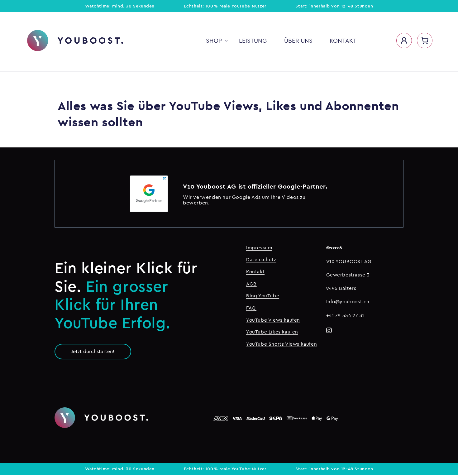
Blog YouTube (262, 296)
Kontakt (255, 272)
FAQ (251, 308)
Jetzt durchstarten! (92, 351)
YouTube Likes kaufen (272, 332)
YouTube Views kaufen (273, 320)
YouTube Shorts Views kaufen (281, 344)
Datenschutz (261, 259)
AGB (251, 284)
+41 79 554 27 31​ (345, 315)
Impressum (259, 248)
